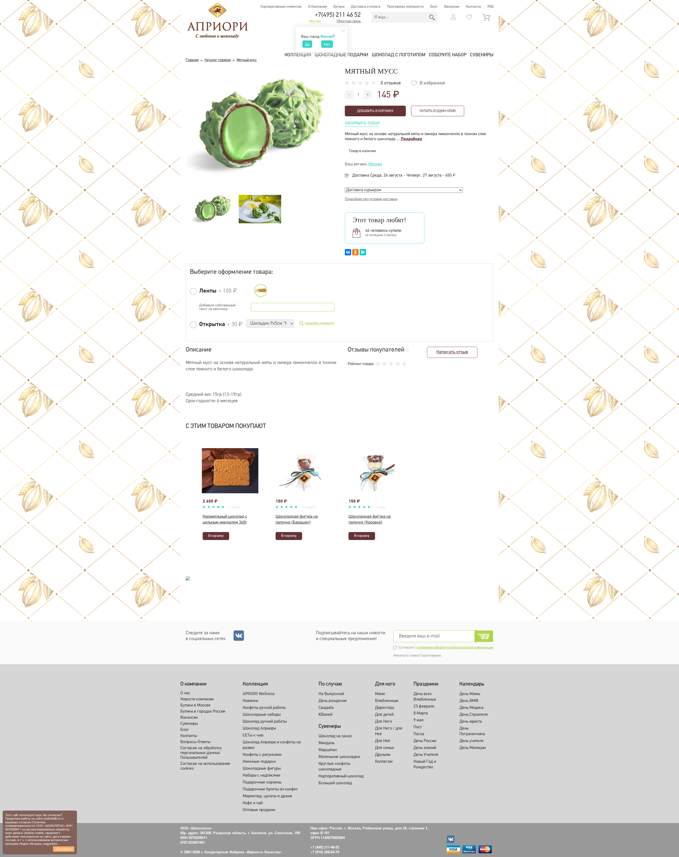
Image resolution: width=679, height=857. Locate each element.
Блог (434, 7)
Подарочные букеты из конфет (270, 789)
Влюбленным (386, 701)
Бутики (338, 7)
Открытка (212, 325)
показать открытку (319, 323)
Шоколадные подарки (341, 55)
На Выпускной (331, 694)
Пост (418, 727)
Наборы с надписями (261, 775)
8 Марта (421, 713)
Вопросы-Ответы (195, 742)
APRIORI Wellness (259, 694)
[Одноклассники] (355, 252)
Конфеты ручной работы (264, 708)
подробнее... (51, 843)
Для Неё (382, 741)
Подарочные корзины (262, 782)
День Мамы (469, 694)
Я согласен (63, 849)
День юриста (470, 721)
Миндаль (326, 743)
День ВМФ (468, 701)
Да (307, 44)
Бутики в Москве (195, 705)
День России (425, 741)
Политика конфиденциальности (25, 824)
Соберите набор (447, 55)
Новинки (250, 701)
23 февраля (424, 706)
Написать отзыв (452, 352)
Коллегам (384, 762)
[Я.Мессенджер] (363, 252)
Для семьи (384, 748)
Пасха (419, 734)
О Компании (317, 7)
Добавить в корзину (375, 111)
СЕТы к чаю (253, 735)
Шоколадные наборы (262, 715)
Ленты (207, 291)
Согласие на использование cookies (205, 766)
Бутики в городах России (202, 711)
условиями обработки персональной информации (454, 648)
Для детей (384, 715)
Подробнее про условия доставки (371, 199)
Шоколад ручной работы (265, 721)
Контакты (473, 7)
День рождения (333, 701)
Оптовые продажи (259, 810)
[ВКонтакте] (348, 252)
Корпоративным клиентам (281, 7)
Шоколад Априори (259, 728)
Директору (384, 708)
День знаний (425, 748)
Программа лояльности (405, 7)
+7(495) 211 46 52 (338, 15)
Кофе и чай (253, 803)
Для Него (383, 721)
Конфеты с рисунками (262, 755)
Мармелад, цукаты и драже (267, 796)
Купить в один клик (438, 111)
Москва (315, 21)
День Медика (471, 708)
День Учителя (426, 755)
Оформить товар (362, 123)
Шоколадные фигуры (262, 768)
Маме (380, 694)
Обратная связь (349, 21)
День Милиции (472, 748)
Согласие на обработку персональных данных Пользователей (201, 753)
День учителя (471, 741)
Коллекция (298, 55)
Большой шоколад (335, 783)
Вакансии (451, 7)
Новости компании (197, 699)
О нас (185, 693)
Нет (327, 44)
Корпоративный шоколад (341, 776)
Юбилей (325, 715)
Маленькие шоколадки (339, 757)
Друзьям (382, 755)
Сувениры (481, 55)
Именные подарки (259, 762)
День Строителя (473, 715)
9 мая (419, 720)
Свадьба (326, 708)
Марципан (328, 750)
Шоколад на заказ (335, 736)
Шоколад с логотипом (398, 55)
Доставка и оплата (365, 7)
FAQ (490, 7)
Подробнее (411, 139)
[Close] (343, 31)
